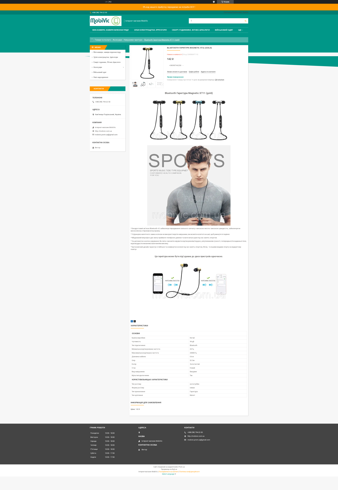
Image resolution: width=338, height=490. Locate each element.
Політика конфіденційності (189, 472)
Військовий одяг (224, 30)
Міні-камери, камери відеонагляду (107, 52)
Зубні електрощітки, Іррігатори (150, 30)
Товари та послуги (103, 40)
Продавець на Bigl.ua (169, 469)
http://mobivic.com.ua (103, 131)
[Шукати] (245, 20)
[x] (135, 322)
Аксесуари (117, 40)
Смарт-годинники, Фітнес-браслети (191, 30)
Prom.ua (182, 467)
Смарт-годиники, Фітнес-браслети (106, 62)
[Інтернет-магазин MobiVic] (105, 21)
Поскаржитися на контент (168, 472)
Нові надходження (100, 77)
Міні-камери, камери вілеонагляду (110, 30)
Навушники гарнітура (133, 40)
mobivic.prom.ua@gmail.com (106, 135)
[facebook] (132, 322)
